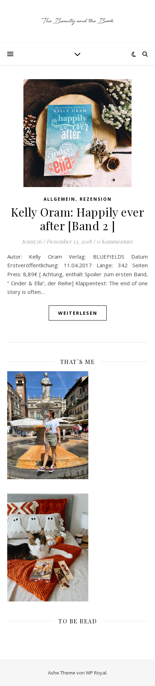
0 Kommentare (115, 241)
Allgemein (59, 199)
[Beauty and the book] (77, 21)
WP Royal (96, 672)
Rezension (96, 199)
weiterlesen (77, 313)
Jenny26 (31, 241)
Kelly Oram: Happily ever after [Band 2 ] (77, 218)
